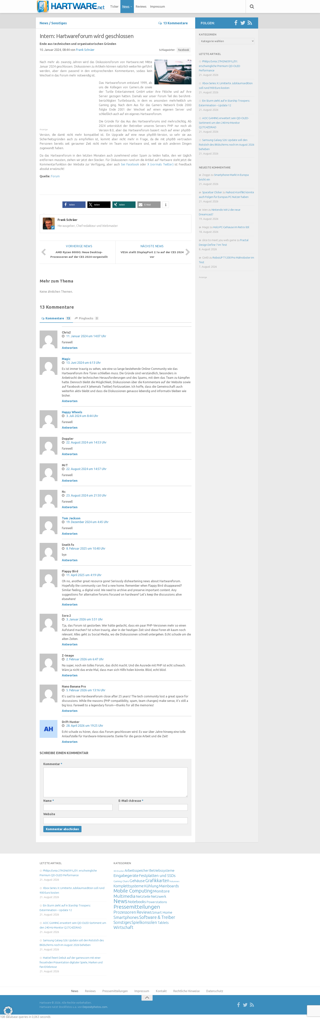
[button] (74, 204)
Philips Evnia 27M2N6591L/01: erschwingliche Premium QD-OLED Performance (219, 66)
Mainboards (169, 886)
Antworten (69, 347)
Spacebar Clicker (212, 192)
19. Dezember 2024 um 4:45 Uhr (87, 522)
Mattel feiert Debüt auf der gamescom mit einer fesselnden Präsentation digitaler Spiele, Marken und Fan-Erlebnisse (71, 962)
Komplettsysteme (129, 886)
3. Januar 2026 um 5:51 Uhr (84, 619)
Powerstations (156, 902)
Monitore (161, 891)
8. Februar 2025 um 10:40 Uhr (85, 548)
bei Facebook (130, 164)
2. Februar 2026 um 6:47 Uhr (85, 659)
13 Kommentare (175, 23)
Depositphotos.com (95, 1006)
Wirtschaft (123, 927)
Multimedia (124, 896)
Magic (66, 359)
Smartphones (126, 917)
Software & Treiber (157, 917)
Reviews (141, 6)
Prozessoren (125, 912)
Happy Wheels (72, 412)
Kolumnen (174, 881)
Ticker (114, 6)
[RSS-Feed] (250, 23)
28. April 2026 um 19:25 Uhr (84, 725)
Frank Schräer (85, 49)
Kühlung (151, 886)
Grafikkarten (157, 880)
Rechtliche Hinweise (186, 991)
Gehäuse (137, 880)
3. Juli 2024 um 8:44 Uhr (82, 416)
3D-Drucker (119, 871)
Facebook (183, 49)
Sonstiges (59, 23)
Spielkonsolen (144, 922)
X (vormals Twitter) (160, 164)
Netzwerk (158, 896)
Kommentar (52, 764)
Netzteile (143, 896)
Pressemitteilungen (137, 907)
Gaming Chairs (121, 881)
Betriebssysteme (161, 870)
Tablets (163, 922)
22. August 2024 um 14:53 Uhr (86, 442)
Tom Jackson (71, 518)
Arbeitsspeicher (137, 870)
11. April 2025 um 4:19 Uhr (83, 575)
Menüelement (72, 6)
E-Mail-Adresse (131, 800)
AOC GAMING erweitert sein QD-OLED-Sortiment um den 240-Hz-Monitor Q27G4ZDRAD (224, 122)
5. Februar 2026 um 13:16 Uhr (85, 690)
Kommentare (58, 318)
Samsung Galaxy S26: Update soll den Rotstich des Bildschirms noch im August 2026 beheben (226, 144)
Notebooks (137, 901)
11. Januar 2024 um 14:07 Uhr (86, 336)
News (125, 6)
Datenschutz (214, 991)
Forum (55, 176)
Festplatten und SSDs (157, 875)
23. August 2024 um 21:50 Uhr (86, 495)
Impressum (157, 6)
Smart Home (162, 912)
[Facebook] (236, 23)
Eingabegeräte (126, 875)
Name (48, 800)
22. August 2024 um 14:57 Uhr (86, 469)
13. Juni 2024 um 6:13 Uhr (83, 362)
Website (49, 814)
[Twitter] (243, 23)
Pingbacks (88, 318)
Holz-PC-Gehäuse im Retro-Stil (231, 227)
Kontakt (161, 991)
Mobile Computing (133, 890)
